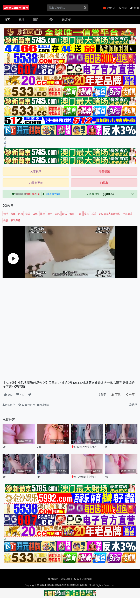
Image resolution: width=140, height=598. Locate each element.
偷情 (5, 213)
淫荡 (64, 213)
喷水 (86, 213)
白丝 (35, 213)
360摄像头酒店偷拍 (109, 213)
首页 (7, 19)
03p (39, 446)
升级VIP (67, 19)
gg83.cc (108, 194)
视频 (21, 19)
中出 (79, 213)
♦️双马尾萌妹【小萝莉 (83, 476)
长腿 (71, 213)
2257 (76, 578)
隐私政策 (65, 578)
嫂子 (49, 213)
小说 (50, 19)
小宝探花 (127, 213)
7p (38, 476)
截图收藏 (27, 194)
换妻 (5, 220)
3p (4, 476)
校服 (13, 213)
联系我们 (87, 578)
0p (4, 446)
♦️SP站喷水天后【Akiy (83, 446)
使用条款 (53, 578)
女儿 (27, 213)
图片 (36, 19)
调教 (20, 213)
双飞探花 (15, 220)
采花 (94, 213)
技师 (42, 213)
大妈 (57, 213)
